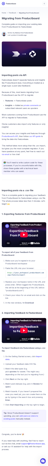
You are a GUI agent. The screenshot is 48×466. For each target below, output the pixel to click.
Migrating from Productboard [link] (29, 13)
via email (5, 154)
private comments (31, 105)
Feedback (12, 13)
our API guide (35, 136)
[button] (43, 461)
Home (4, 13)
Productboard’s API (10, 136)
